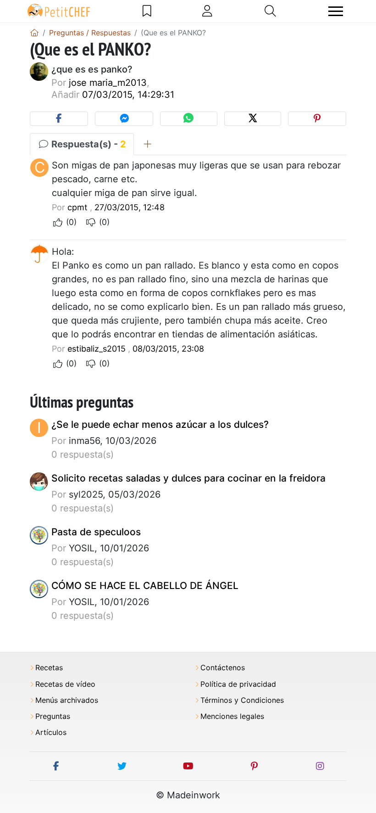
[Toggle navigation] (335, 11)
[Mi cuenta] (207, 11)
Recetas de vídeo (65, 684)
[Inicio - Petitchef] (34, 32)
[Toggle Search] (270, 11)
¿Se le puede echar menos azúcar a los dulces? (160, 424)
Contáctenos (222, 667)
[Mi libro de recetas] (147, 11)
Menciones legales (232, 716)
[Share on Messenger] (124, 119)
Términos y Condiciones (242, 700)
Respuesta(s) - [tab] (87, 144)
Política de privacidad (238, 684)
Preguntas (52, 716)
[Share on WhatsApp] (188, 119)
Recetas (49, 667)
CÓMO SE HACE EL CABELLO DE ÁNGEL (144, 585)
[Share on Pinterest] (317, 119)
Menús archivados (66, 700)
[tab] (147, 144)
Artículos (50, 732)
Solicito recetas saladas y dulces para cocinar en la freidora (188, 478)
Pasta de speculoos (96, 532)
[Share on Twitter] (252, 119)
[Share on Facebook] (59, 119)
